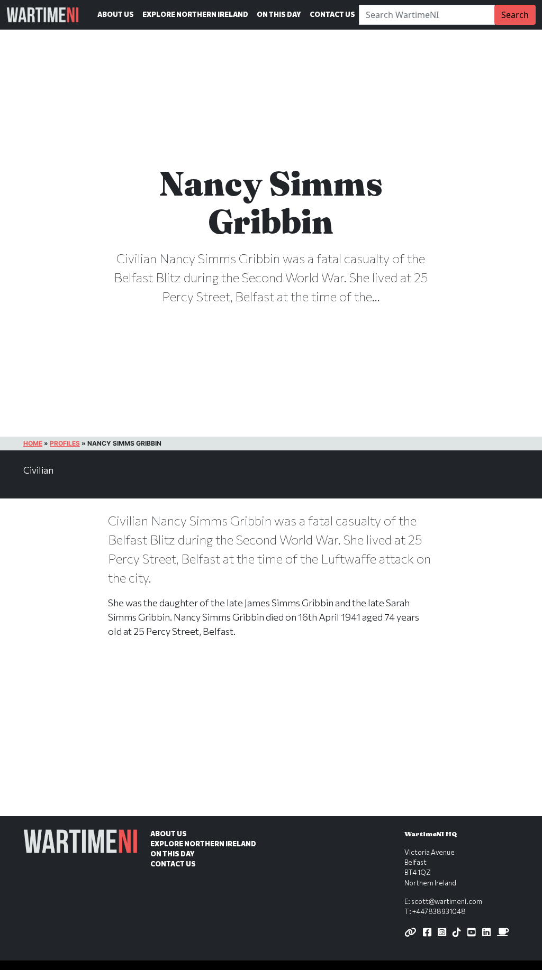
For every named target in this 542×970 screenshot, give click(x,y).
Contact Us (332, 14)
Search (515, 15)
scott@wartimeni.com (446, 901)
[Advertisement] (271, 738)
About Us (115, 14)
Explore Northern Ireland (195, 14)
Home (32, 443)
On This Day (279, 14)
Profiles (65, 443)
